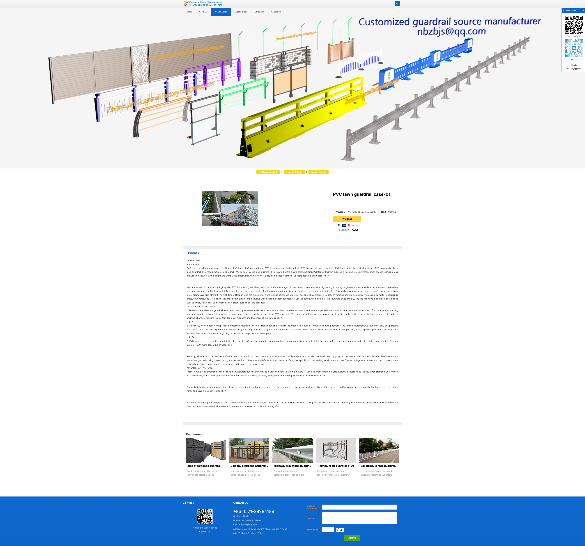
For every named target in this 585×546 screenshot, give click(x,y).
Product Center (220, 12)
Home (189, 12)
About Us (203, 12)
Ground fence (293, 172)
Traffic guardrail (268, 172)
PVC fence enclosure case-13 (361, 212)
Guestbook (259, 12)
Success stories (241, 12)
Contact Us (276, 12)
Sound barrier (318, 172)
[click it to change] (340, 530)
